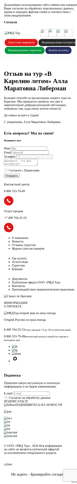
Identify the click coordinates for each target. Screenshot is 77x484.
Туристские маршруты (21, 42)
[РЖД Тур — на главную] (12, 33)
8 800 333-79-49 (14, 336)
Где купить (19, 258)
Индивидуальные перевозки (24, 50)
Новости (17, 241)
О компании (20, 238)
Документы (19, 278)
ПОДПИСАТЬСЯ (16, 401)
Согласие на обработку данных (30, 397)
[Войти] (60, 33)
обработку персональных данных (50, 8)
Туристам (18, 265)
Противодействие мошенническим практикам (43, 289)
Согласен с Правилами (24, 170)
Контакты (18, 286)
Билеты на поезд (58, 50)
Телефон (9, 156)
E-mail (8, 393)
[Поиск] (45, 33)
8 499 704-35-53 (14, 329)
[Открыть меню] (68, 33)
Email (7, 152)
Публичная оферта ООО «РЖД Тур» (36, 282)
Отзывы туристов (24, 245)
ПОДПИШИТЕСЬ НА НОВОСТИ (38, 404)
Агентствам (20, 262)
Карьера (17, 269)
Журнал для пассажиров (28, 248)
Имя (7, 148)
